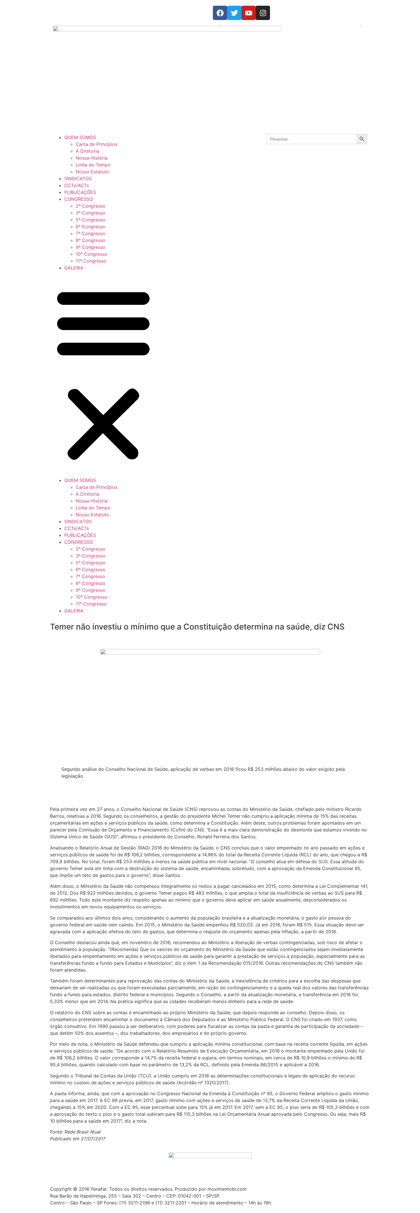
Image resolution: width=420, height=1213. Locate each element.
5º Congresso (90, 220)
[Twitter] (234, 13)
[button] (219, 25)
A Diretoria (87, 151)
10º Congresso (91, 254)
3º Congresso (90, 213)
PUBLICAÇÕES (80, 192)
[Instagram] (263, 13)
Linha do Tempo (93, 165)
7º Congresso (90, 233)
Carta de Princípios (96, 144)
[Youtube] (248, 13)
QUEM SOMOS (80, 137)
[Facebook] (220, 13)
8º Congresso (90, 240)
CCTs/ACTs (76, 185)
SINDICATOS (78, 178)
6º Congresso (90, 226)
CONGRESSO (78, 199)
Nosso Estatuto (92, 171)
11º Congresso (91, 261)
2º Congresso (90, 206)
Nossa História (91, 158)
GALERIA (73, 268)
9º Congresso (90, 247)
